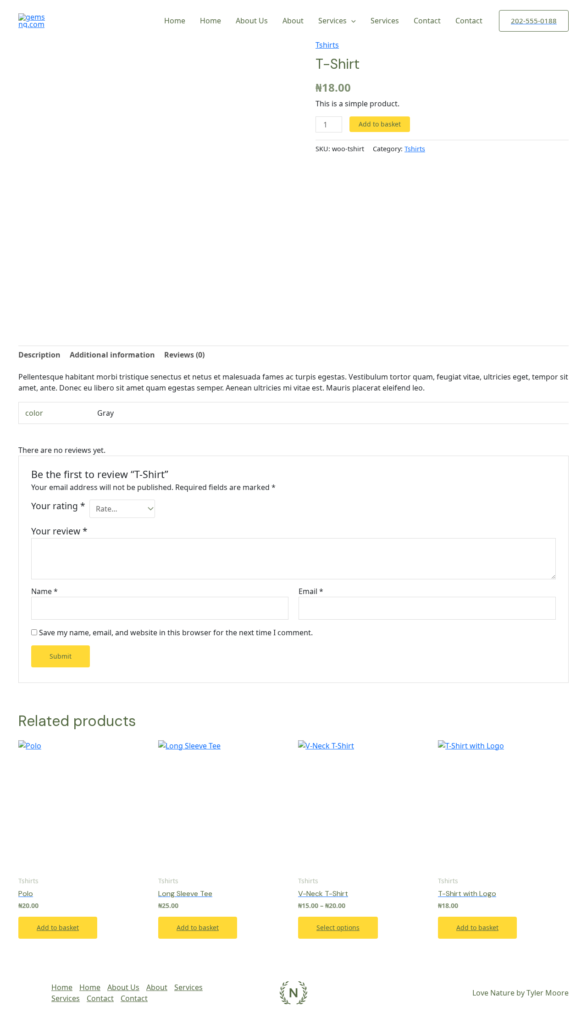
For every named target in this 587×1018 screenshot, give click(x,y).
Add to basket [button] (58, 927)
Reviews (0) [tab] (184, 355)
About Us (252, 21)
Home (174, 21)
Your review (59, 531)
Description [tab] (39, 355)
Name (44, 591)
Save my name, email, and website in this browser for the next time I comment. (176, 632)
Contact (427, 21)
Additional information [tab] (112, 355)
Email (311, 591)
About (293, 21)
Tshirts (327, 45)
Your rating (58, 506)
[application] (351, 21)
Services (332, 21)
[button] (534, 21)
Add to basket (380, 124)
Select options (338, 927)
